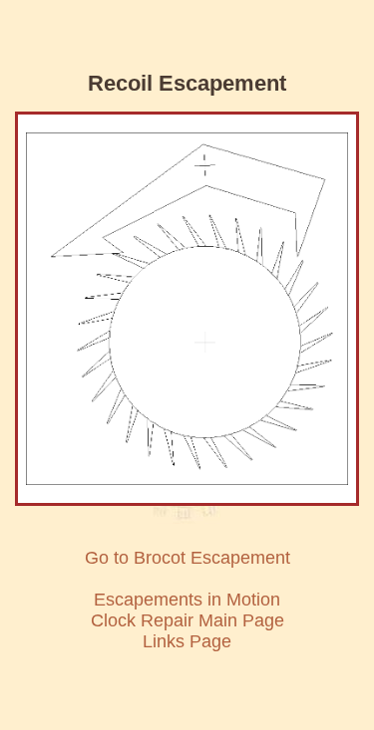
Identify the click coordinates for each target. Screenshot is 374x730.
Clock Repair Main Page (187, 620)
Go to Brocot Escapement (187, 558)
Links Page (187, 641)
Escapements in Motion (187, 599)
